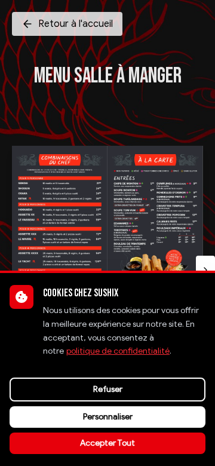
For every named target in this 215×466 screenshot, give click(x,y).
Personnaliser (108, 417)
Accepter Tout (107, 443)
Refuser (107, 389)
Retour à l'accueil (75, 24)
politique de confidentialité (118, 351)
